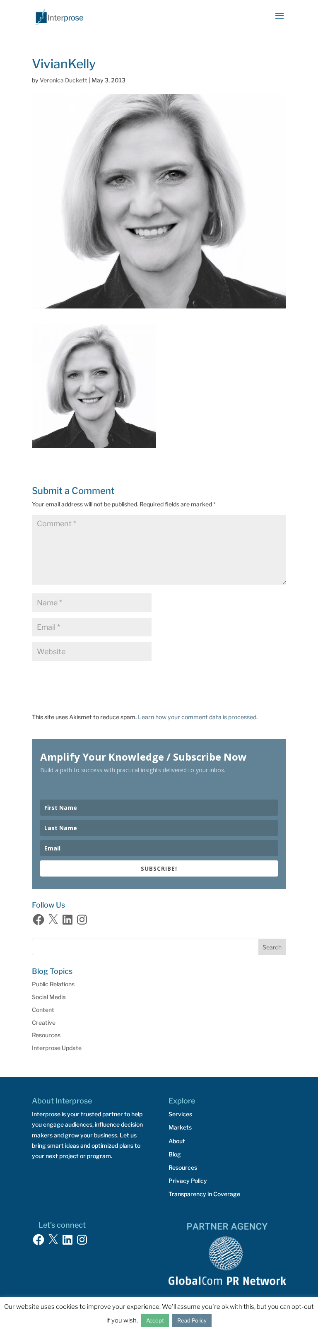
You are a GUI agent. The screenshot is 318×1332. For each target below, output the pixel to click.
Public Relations (53, 984)
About (177, 1140)
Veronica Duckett (63, 80)
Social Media (49, 996)
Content (43, 1009)
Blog (175, 1154)
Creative (43, 1022)
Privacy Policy (188, 1180)
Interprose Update (57, 1047)
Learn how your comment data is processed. (198, 716)
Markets (180, 1127)
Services (180, 1114)
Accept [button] (155, 1320)
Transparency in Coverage (204, 1193)
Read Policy (192, 1320)
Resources (46, 1034)
